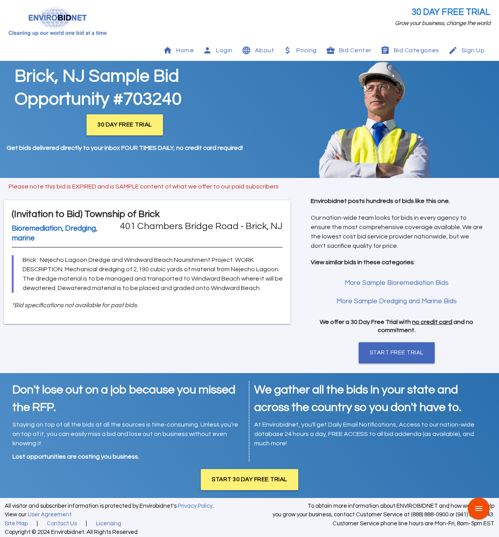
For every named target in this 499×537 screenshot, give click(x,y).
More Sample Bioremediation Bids (397, 282)
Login (224, 50)
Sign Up (473, 50)
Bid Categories (416, 50)
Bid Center (355, 50)
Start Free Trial (397, 353)
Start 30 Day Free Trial (249, 479)
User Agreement (50, 514)
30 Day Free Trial (451, 12)
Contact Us (62, 523)
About (264, 50)
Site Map (16, 523)
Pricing (306, 50)
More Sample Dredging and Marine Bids (396, 301)
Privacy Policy (195, 506)
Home (185, 50)
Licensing (108, 523)
